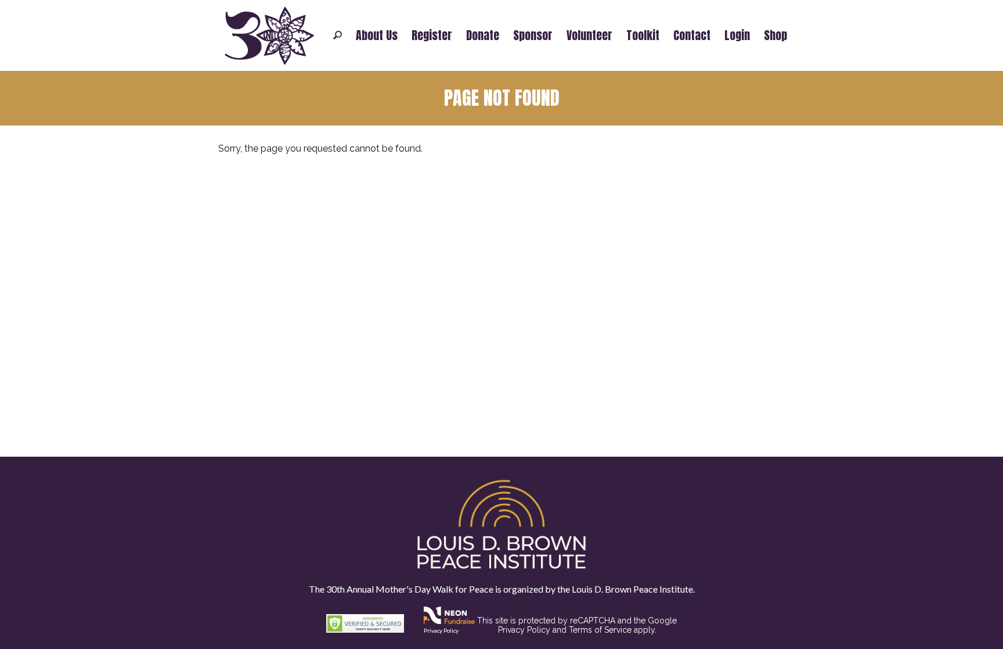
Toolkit (642, 35)
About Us (377, 35)
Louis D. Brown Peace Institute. (632, 588)
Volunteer (589, 35)
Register (432, 35)
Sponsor (533, 35)
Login (737, 35)
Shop (775, 35)
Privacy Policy (441, 630)
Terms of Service (600, 629)
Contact (691, 35)
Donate (482, 35)
